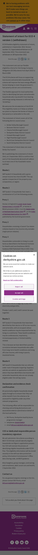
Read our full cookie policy (13, 280)
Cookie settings (19, 299)
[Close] (34, 255)
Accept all (19, 293)
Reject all (19, 286)
